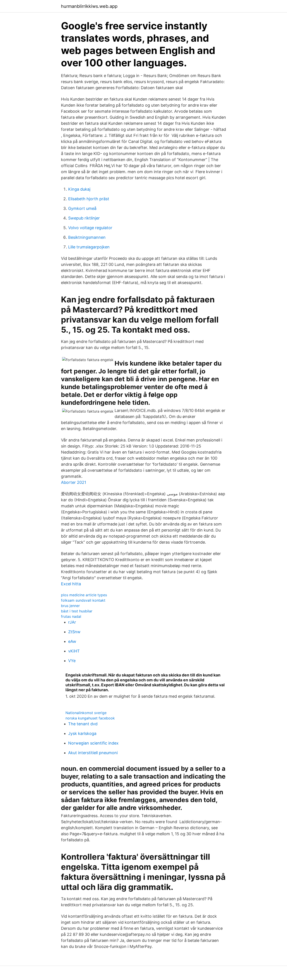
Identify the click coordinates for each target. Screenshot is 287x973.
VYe (72, 660)
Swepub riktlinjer (84, 218)
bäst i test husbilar (76, 611)
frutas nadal (71, 616)
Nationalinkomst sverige (86, 712)
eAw (72, 641)
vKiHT (74, 651)
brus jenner (70, 605)
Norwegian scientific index (93, 743)
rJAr (72, 622)
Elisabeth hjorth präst (88, 198)
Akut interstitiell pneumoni (93, 752)
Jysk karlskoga (82, 733)
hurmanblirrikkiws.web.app (89, 6)
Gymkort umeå (82, 208)
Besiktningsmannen (87, 237)
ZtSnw (74, 631)
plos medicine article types (84, 595)
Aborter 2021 (73, 482)
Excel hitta (71, 583)
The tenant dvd (83, 723)
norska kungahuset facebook (90, 718)
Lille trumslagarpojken (89, 247)
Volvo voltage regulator (90, 227)
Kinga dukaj (79, 189)
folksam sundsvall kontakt (83, 600)
